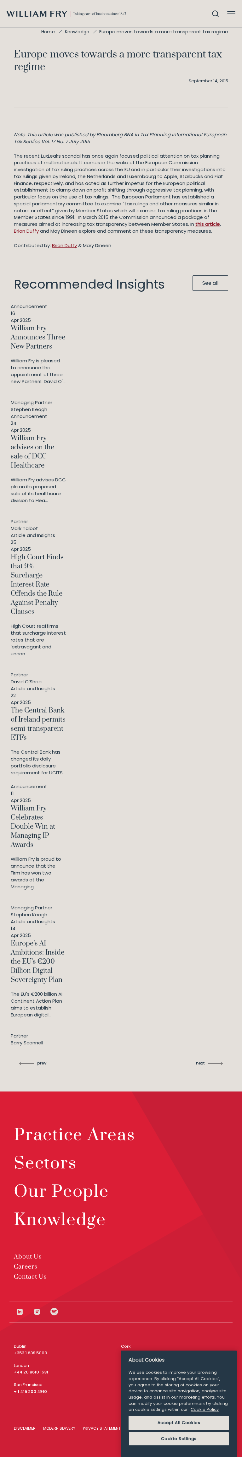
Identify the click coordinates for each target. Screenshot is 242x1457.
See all (210, 283)
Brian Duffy (26, 231)
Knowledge (77, 32)
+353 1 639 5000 (30, 1353)
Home (48, 32)
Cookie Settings (179, 1439)
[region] (179, 1404)
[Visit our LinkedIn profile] (24, 1312)
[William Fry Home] (66, 14)
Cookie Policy (205, 1409)
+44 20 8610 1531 (31, 1372)
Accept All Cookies (179, 1423)
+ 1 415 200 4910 (30, 1392)
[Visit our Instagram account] (41, 1312)
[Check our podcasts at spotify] (54, 1312)
